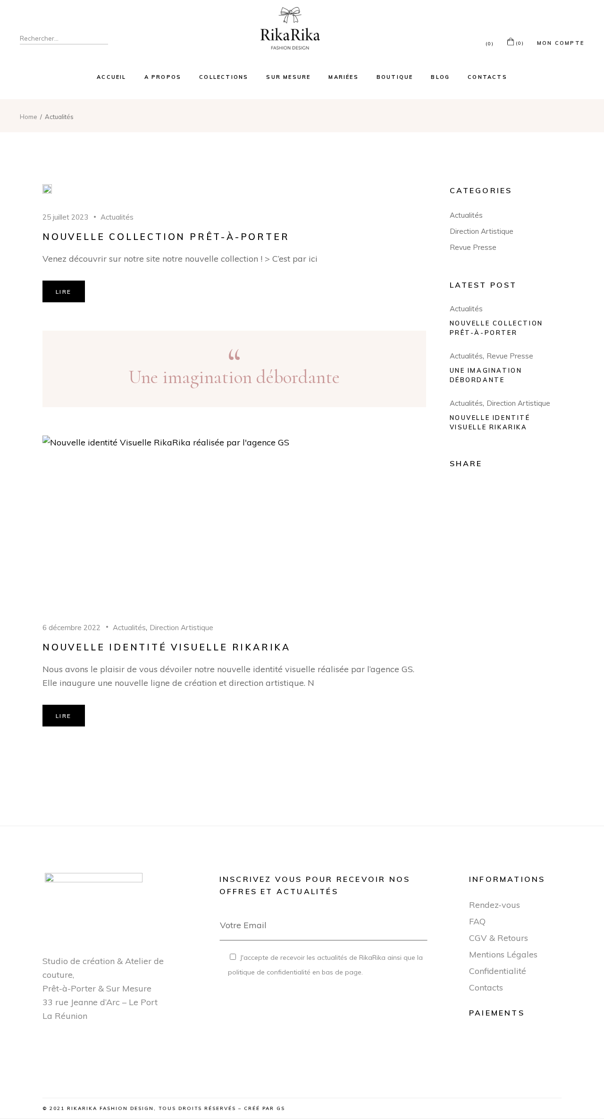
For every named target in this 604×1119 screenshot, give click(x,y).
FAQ (477, 921)
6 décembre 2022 (71, 627)
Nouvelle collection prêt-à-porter (165, 236)
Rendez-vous (494, 904)
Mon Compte (560, 43)
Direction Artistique (181, 627)
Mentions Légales (503, 954)
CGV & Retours (498, 937)
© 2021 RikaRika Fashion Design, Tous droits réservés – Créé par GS (163, 1108)
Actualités (117, 217)
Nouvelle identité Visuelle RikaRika (166, 647)
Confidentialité (497, 970)
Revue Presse (473, 247)
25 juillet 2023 (65, 217)
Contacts (486, 987)
